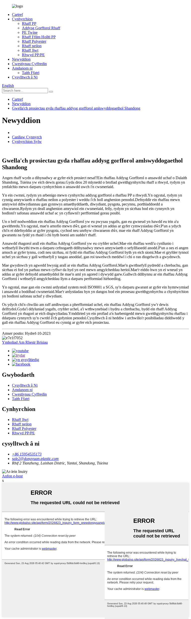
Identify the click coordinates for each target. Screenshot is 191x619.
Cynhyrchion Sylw (27, 141)
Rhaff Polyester (34, 41)
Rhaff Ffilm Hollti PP (39, 37)
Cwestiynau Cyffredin (29, 64)
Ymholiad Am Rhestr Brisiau (25, 342)
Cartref (17, 14)
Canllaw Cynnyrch (27, 137)
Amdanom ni (22, 68)
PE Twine (30, 32)
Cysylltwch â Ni (25, 77)
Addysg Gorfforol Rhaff (41, 28)
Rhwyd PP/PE (33, 55)
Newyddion (21, 59)
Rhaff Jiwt (30, 50)
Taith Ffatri (30, 73)
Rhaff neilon (32, 46)
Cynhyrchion (22, 19)
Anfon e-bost (12, 476)
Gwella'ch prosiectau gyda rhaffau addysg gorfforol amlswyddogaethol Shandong (76, 108)
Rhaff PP (29, 23)
